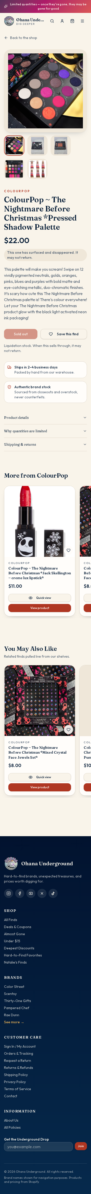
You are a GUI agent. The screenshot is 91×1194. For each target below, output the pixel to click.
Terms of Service (17, 1089)
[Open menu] (82, 17)
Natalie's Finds (15, 962)
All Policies (12, 1127)
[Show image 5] (37, 165)
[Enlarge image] (45, 87)
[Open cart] (72, 17)
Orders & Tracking (18, 1053)
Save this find (68, 330)
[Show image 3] (61, 142)
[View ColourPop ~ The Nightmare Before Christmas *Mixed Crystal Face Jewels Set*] (39, 696)
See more (14, 1022)
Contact (10, 1096)
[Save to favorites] (68, 546)
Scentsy (10, 993)
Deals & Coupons (17, 927)
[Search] (52, 17)
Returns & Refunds (18, 1067)
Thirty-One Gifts (17, 1001)
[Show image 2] (37, 142)
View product (39, 604)
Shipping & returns (20, 440)
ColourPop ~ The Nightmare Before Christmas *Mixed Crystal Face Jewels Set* (37, 749)
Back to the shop (23, 34)
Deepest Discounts (19, 948)
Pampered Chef (16, 1008)
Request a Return (17, 1060)
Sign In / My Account (20, 1046)
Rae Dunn (11, 1015)
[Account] (62, 17)
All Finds (10, 919)
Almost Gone (14, 934)
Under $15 (12, 941)
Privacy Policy (15, 1082)
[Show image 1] (14, 142)
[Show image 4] (14, 165)
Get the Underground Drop (26, 1139)
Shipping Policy (16, 1074)
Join (81, 1146)
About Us (11, 1120)
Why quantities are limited (25, 427)
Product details (16, 414)
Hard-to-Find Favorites (23, 955)
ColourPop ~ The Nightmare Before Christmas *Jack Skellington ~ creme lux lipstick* (39, 569)
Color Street (14, 986)
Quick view (43, 594)
